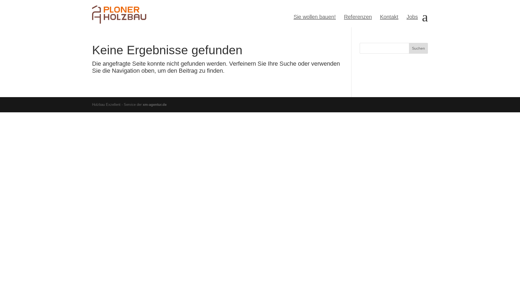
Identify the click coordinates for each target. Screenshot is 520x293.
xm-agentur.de (155, 105)
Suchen (418, 48)
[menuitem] (315, 17)
